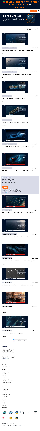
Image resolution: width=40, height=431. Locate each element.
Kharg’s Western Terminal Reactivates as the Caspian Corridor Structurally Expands (19, 260)
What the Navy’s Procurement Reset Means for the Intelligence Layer (16, 236)
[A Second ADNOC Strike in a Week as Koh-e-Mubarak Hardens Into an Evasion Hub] (20, 201)
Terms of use (3, 425)
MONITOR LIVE (19, 7)
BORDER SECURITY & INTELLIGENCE (9, 47)
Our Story (3, 402)
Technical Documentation (6, 382)
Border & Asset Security (6, 394)
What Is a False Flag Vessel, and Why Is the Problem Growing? (14, 98)
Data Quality (4, 373)
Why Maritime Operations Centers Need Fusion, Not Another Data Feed (16, 74)
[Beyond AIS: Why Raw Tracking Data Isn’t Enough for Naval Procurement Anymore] (20, 135)
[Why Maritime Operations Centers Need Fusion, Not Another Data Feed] (20, 63)
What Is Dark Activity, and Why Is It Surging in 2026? (12, 333)
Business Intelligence (5, 389)
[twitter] (4, 428)
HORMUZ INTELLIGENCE (7, 168)
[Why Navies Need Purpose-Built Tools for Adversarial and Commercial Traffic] (20, 39)
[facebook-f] (9, 428)
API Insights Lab (4, 375)
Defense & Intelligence (6, 392)
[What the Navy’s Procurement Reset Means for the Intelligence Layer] (20, 225)
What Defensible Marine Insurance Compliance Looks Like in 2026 (15, 122)
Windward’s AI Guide (21, 425)
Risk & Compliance (5, 396)
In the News (4, 405)
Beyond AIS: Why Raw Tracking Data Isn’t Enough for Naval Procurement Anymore (18, 146)
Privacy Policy (9, 425)
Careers (3, 403)
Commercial (4, 364)
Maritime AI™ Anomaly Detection (7, 380)
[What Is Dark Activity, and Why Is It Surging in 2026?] (20, 322)
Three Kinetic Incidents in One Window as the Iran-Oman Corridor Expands (17, 309)
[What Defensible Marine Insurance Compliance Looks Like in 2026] (20, 111)
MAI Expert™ (4, 377)
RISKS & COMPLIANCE (7, 282)
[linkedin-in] (2, 428)
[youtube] (7, 428)
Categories (31, 29)
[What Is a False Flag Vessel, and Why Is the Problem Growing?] (20, 87)
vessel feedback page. (5, 358)
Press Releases (4, 407)
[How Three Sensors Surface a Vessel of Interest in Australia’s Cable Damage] (20, 274)
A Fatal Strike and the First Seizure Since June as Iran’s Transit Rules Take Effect (18, 170)
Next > (25, 340)
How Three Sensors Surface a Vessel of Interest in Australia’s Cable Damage (17, 285)
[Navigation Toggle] (38, 11)
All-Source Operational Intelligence (8, 371)
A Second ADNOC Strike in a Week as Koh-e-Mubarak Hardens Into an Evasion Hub (18, 212)
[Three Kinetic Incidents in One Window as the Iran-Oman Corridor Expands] (20, 298)
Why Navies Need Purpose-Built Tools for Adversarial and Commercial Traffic (17, 50)
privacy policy (6, 192)
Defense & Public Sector (6, 366)
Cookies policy (15, 425)
